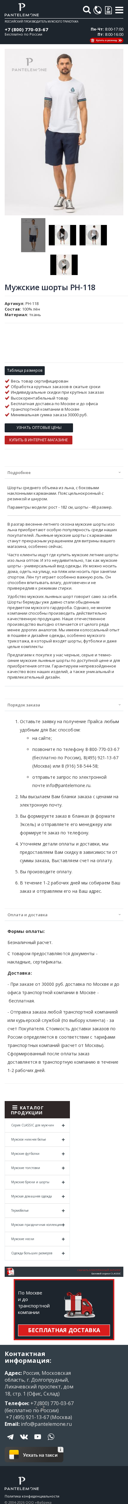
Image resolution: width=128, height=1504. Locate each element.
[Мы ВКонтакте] (24, 1441)
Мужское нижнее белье (28, 1139)
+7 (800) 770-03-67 (26, 29)
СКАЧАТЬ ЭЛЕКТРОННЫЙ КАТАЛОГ (99, 1270)
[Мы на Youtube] (37, 1441)
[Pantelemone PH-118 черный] (64, 265)
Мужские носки (22, 1239)
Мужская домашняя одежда (31, 1196)
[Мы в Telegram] (11, 1441)
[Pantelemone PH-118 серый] (62, 235)
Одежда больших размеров (31, 1253)
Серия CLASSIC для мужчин (32, 1125)
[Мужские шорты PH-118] (33, 235)
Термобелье (20, 1210)
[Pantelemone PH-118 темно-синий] (93, 235)
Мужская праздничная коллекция (36, 1224)
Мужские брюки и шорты (30, 1182)
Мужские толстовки (25, 1168)
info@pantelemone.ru (46, 1424)
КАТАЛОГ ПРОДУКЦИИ (27, 1110)
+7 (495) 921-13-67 (27, 1417)
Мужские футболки (25, 1153)
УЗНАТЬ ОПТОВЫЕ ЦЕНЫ (39, 427)
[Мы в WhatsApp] (51, 1441)
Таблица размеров (24, 370)
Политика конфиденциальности (32, 1496)
